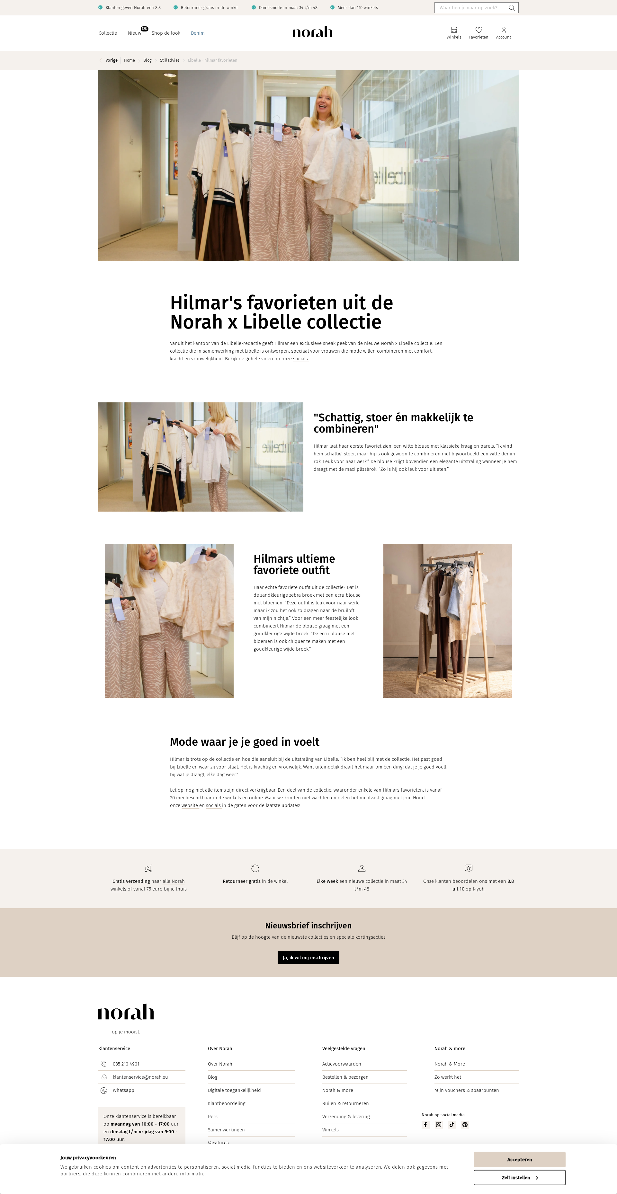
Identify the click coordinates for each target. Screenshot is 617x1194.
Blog (213, 1077)
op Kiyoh (475, 889)
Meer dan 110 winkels (358, 7)
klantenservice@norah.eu (140, 1077)
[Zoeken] (511, 8)
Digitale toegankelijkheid (234, 1090)
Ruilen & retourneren (345, 1103)
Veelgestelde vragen (343, 1048)
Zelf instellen (516, 1177)
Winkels (330, 1130)
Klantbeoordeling (227, 1103)
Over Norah (220, 1048)
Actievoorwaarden (341, 1064)
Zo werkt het (447, 1077)
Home (129, 60)
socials (214, 805)
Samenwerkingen (226, 1130)
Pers (213, 1116)
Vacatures (218, 1143)
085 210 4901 (126, 1064)
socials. (301, 359)
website (190, 805)
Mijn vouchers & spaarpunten (466, 1090)
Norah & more (337, 1090)
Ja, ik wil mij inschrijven (308, 958)
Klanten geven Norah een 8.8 (133, 7)
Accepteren (519, 1160)
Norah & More (449, 1064)
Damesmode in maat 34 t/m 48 (288, 7)
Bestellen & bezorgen (345, 1077)
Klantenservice (114, 1048)
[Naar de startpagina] (312, 33)
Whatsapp (123, 1090)
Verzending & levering (346, 1116)
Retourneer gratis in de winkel (210, 7)
